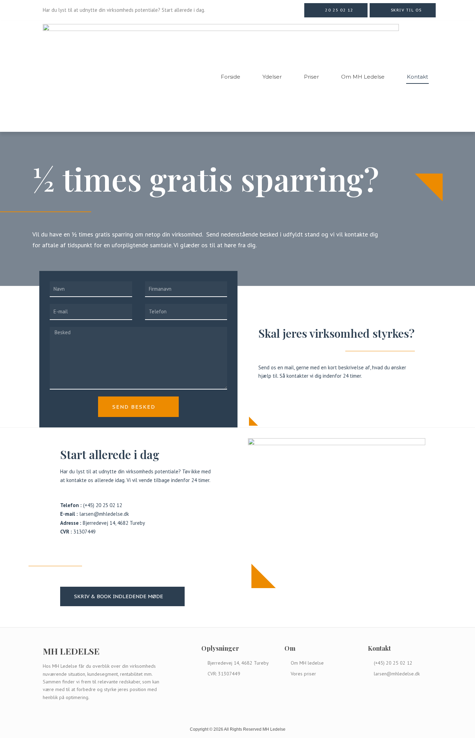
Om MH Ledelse (363, 76)
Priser (311, 76)
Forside (230, 76)
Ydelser (272, 76)
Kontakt (417, 76)
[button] (336, 10)
